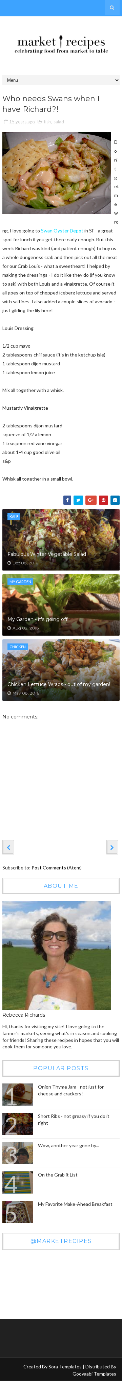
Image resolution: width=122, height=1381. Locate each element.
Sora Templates (65, 1366)
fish (47, 121)
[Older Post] (112, 847)
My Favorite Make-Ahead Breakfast (75, 1204)
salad (59, 121)
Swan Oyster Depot (62, 230)
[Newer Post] (8, 847)
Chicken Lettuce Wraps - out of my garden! (58, 684)
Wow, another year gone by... (68, 1145)
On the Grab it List (58, 1175)
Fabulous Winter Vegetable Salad (46, 554)
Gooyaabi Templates (94, 1374)
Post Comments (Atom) (57, 867)
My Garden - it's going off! (37, 619)
